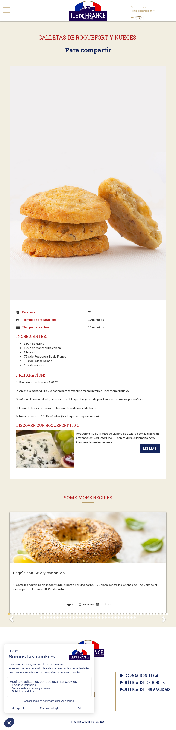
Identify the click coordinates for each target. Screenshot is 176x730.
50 (167, 614)
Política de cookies (142, 682)
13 (48, 614)
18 (64, 614)
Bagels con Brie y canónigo (39, 573)
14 (51, 614)
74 (115, 617)
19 (67, 614)
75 (119, 617)
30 (103, 614)
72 (109, 617)
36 (122, 614)
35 (119, 614)
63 (80, 617)
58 (64, 617)
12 (45, 614)
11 (41, 614)
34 (115, 614)
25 (86, 614)
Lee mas (149, 448)
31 (106, 614)
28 (96, 614)
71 (106, 617)
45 (151, 614)
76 (122, 617)
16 (57, 614)
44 (148, 614)
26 (90, 614)
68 (96, 617)
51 (41, 617)
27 (93, 614)
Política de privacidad (145, 689)
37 (125, 614)
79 (131, 617)
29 (99, 614)
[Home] (88, 11)
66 (90, 617)
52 (45, 617)
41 (138, 614)
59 (67, 617)
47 (157, 614)
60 (70, 617)
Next (163, 617)
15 (54, 614)
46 (154, 614)
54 (51, 617)
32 (109, 614)
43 (144, 614)
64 (83, 617)
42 (141, 614)
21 (74, 614)
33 (112, 614)
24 (83, 614)
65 (86, 617)
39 (131, 614)
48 (160, 614)
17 (61, 614)
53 (48, 617)
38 (128, 614)
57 (61, 617)
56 (57, 617)
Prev (12, 617)
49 (164, 614)
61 (74, 617)
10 (38, 614)
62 (77, 617)
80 (135, 617)
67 (93, 617)
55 (54, 617)
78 (128, 617)
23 (80, 614)
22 (77, 614)
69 (99, 617)
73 (112, 617)
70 (103, 617)
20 (70, 614)
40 (135, 614)
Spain (146, 18)
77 (125, 617)
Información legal (140, 675)
